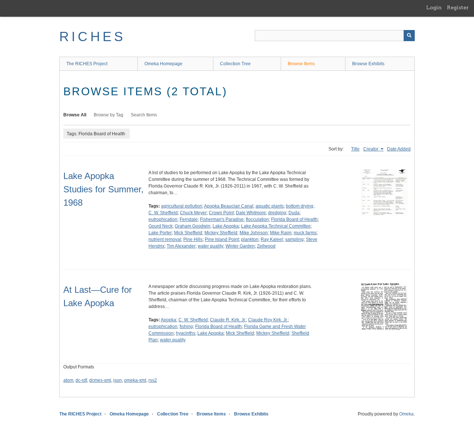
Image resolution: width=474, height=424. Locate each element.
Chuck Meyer (193, 212)
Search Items (144, 114)
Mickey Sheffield (220, 232)
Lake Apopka (226, 226)
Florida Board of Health (294, 219)
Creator (371, 149)
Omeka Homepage (163, 63)
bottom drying (299, 206)
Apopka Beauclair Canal (228, 206)
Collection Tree (235, 63)
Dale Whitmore (251, 212)
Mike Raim (280, 232)
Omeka (406, 414)
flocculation (257, 219)
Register (458, 7)
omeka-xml (135, 380)
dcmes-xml (100, 380)
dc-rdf (81, 380)
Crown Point (221, 212)
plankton (249, 239)
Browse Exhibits (368, 63)
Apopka (168, 319)
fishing (186, 326)
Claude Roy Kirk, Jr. (268, 319)
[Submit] (409, 35)
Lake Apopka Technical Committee (276, 226)
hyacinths (185, 333)
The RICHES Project (86, 63)
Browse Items (301, 63)
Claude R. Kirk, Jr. (228, 319)
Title (355, 149)
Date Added (399, 149)
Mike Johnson (254, 232)
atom (68, 380)
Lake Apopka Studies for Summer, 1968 (103, 189)
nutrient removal (164, 239)
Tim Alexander (181, 246)
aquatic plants (270, 206)
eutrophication (162, 219)
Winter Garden (240, 246)
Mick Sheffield (188, 232)
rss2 (152, 380)
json (117, 380)
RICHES (92, 36)
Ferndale (189, 219)
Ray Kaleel (272, 239)
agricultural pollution (181, 206)
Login (434, 7)
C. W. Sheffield (163, 212)
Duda (294, 212)
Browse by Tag (108, 114)
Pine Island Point (222, 239)
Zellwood (266, 246)
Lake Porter (160, 232)
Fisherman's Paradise (222, 219)
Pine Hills (193, 239)
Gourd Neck (160, 226)
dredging (277, 212)
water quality (210, 246)
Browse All (74, 114)
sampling (294, 239)
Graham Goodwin (192, 226)
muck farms (305, 232)
